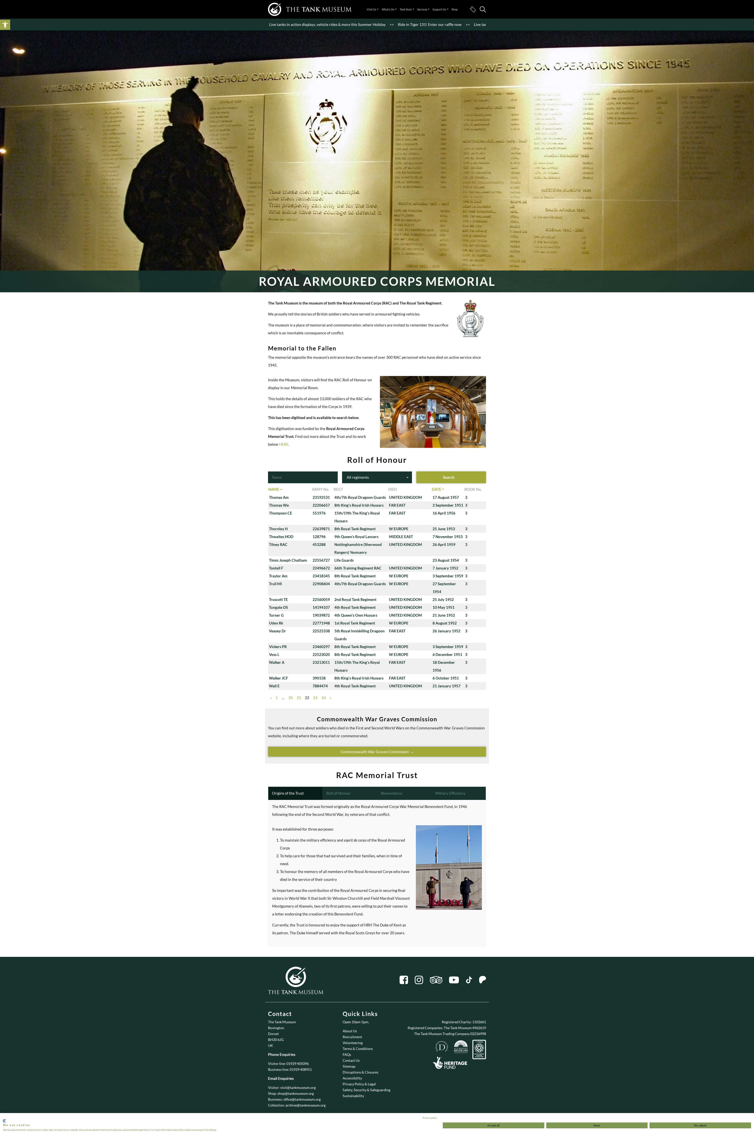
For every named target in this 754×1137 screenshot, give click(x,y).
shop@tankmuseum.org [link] (295, 1093)
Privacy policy (430, 1117)
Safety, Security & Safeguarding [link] (366, 1090)
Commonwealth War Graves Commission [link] (374, 751)
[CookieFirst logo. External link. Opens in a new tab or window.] (4, 1121)
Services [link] (422, 9)
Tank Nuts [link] (406, 9)
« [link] (271, 697)
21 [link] (299, 697)
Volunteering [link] (353, 1043)
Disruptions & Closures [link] (360, 1072)
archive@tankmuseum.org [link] (305, 1105)
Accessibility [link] (352, 1078)
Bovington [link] (276, 1028)
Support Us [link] (439, 9)
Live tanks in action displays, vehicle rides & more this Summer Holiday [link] (456, 24)
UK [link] (270, 1045)
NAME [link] (273, 489)
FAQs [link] (347, 1054)
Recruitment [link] (352, 1037)
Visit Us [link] (371, 9)
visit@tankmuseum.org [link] (298, 1087)
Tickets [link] (473, 9)
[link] (5, 25)
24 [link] (323, 697)
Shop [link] (455, 9)
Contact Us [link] (351, 1060)
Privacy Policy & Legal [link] (359, 1084)
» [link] (330, 697)
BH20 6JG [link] (276, 1039)
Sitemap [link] (349, 1066)
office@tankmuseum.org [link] (302, 1099)
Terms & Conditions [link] (358, 1048)
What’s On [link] (388, 9)
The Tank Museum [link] (282, 1022)
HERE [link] (283, 444)
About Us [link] (350, 1031)
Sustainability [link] (353, 1096)
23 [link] (315, 697)
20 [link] (290, 697)
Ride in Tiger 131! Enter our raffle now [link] (354, 24)
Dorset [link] (273, 1034)
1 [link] (277, 697)
